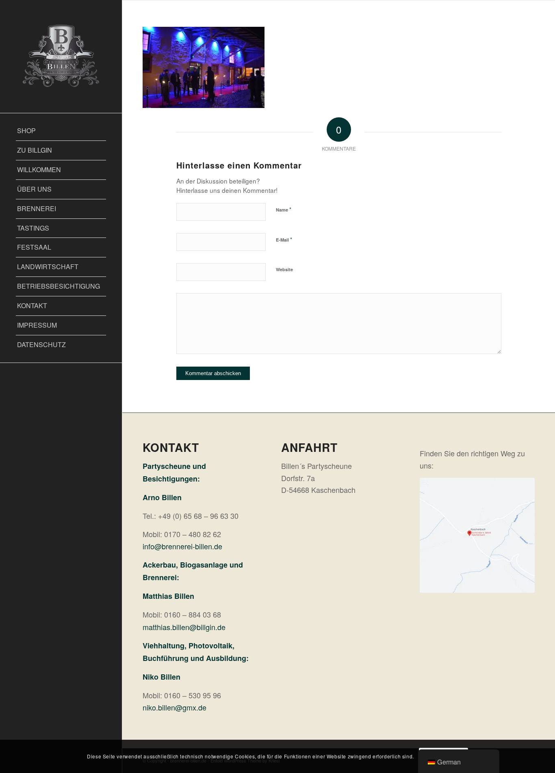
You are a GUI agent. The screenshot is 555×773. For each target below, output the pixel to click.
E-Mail (284, 239)
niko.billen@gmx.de (174, 707)
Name (283, 209)
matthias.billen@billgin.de (184, 627)
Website (284, 269)
